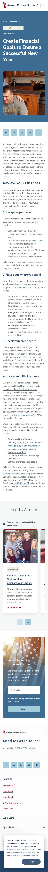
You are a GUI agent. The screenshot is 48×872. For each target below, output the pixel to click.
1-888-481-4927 (21, 483)
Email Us (32, 748)
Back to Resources (12, 21)
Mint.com (22, 287)
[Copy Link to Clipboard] (38, 132)
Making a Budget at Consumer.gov (24, 445)
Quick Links (8, 827)
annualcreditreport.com (14, 353)
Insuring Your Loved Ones (13, 28)
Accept (31, 862)
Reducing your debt (17, 452)
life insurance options (23, 415)
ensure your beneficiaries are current (20, 389)
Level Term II (8, 797)
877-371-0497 (19, 748)
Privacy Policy (32, 855)
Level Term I (8, 791)
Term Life (7, 779)
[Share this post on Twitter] (22, 132)
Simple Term (8, 809)
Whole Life (8, 817)
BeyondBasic (9, 785)
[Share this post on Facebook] (14, 132)
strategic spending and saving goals (19, 473)
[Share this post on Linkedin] (30, 132)
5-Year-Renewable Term (13, 803)
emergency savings (27, 449)
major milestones (34, 240)
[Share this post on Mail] (6, 132)
